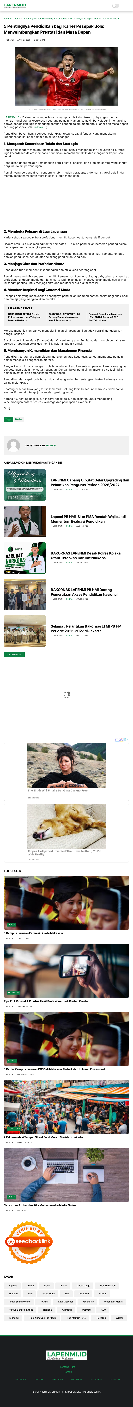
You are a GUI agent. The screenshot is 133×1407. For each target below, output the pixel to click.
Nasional (47, 1309)
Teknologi (13, 993)
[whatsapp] (19, 428)
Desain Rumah (107, 1285)
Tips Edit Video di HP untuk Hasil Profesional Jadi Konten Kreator (46, 1001)
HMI (67, 1293)
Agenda (13, 1285)
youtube (115, 1379)
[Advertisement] (66, 203)
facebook (21, 1379)
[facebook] (6, 428)
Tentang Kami (68, 1366)
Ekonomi (13, 1293)
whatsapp (57, 1379)
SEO (103, 1309)
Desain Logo (83, 1285)
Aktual (30, 1285)
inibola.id (40, 127)
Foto (30, 1293)
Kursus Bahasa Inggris (21, 1309)
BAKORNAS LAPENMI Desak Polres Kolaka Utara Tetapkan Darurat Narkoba (24, 317)
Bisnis (63, 1285)
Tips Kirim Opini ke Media (42, 1317)
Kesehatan (88, 1301)
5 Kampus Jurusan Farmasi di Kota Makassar (33, 933)
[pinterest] (26, 428)
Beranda (8, 18)
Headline (84, 1293)
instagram (96, 1379)
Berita (17, 18)
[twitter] (13, 428)
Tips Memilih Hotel (76, 1317)
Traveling (101, 1317)
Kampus (12, 1061)
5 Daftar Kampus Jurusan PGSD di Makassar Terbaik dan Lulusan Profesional (54, 1069)
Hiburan (103, 1293)
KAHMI (44, 1301)
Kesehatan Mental (113, 1301)
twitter (39, 1379)
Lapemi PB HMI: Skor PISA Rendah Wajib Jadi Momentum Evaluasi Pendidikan (88, 519)
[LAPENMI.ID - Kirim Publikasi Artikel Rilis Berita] (15, 7)
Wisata (119, 1317)
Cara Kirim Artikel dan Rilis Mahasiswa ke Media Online (40, 1205)
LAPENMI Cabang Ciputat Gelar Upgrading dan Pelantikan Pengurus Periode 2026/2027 (90, 482)
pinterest (76, 1379)
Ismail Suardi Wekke (19, 1301)
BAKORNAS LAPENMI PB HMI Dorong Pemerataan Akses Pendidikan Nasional (64, 317)
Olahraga (67, 1309)
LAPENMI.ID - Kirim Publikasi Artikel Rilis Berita (74, 1391)
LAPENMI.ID (11, 117)
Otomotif (86, 1309)
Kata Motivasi (65, 1301)
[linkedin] (32, 428)
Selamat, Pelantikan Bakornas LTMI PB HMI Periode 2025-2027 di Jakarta (105, 317)
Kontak (68, 1371)
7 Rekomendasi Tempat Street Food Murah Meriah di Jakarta (43, 1137)
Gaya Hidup (14, 1129)
